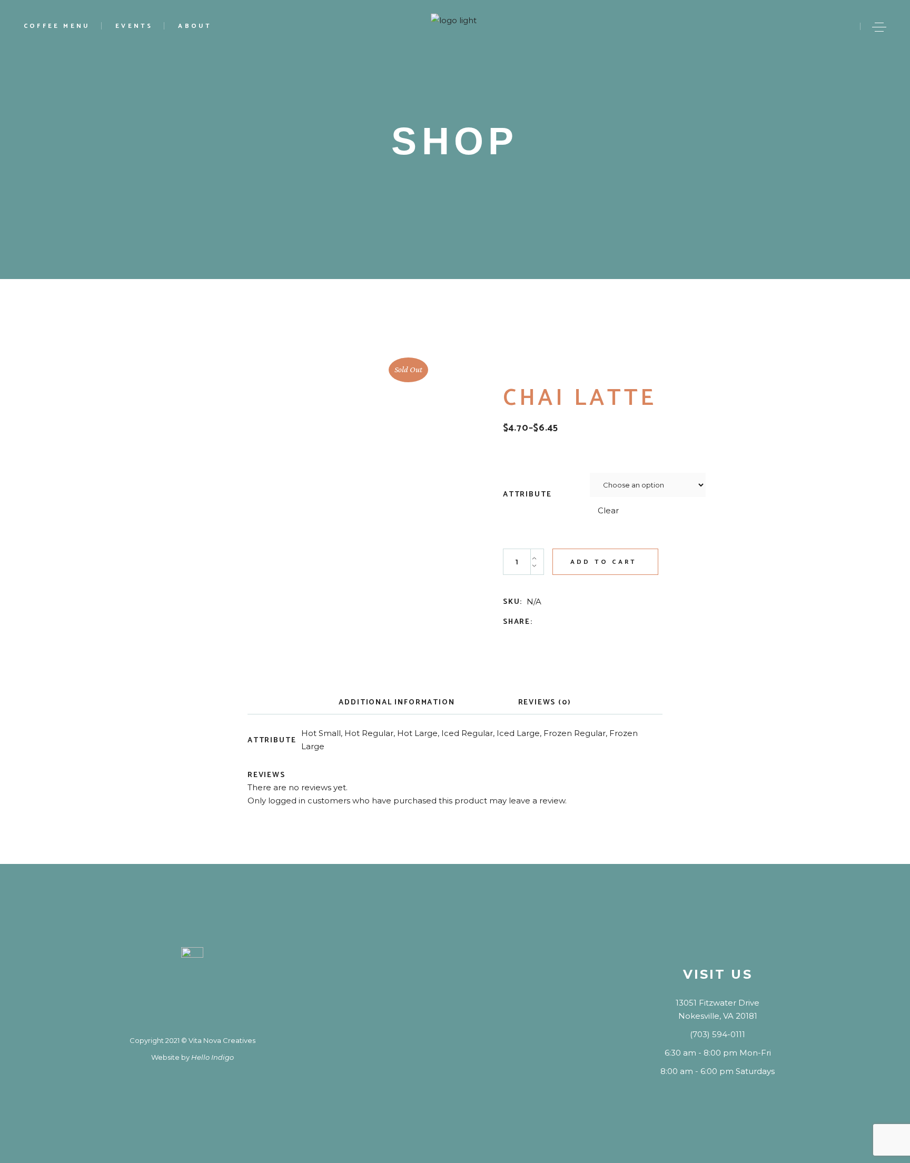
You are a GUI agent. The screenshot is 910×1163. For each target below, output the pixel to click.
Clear (608, 510)
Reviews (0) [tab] (544, 703)
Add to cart (603, 562)
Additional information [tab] (396, 703)
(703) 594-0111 (717, 1034)
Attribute (527, 495)
